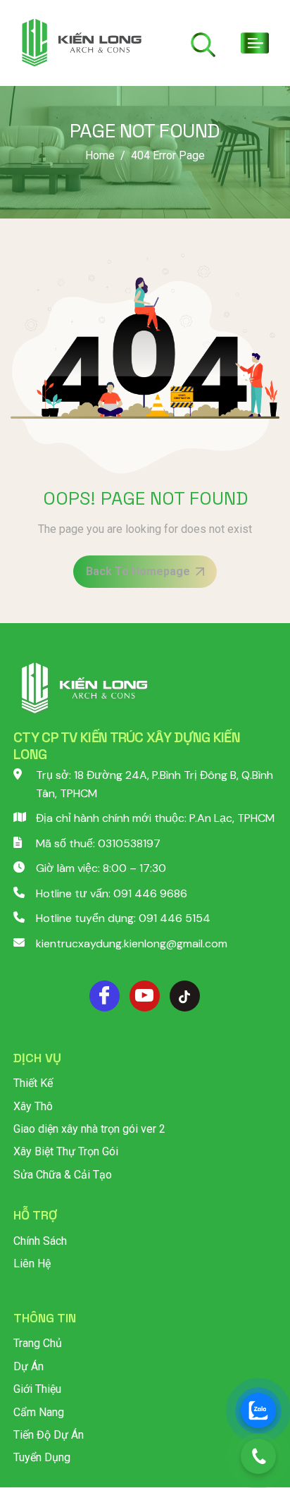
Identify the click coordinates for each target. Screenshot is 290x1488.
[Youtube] (145, 996)
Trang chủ (37, 1343)
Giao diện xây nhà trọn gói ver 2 (89, 1129)
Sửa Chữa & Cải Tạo (62, 1174)
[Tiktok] (185, 996)
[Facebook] (104, 996)
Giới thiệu (37, 1389)
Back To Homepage (138, 571)
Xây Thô (33, 1106)
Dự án (28, 1366)
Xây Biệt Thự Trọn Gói (65, 1151)
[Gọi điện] (258, 1456)
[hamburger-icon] (248, 43)
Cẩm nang (38, 1412)
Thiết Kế (33, 1083)
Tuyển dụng (41, 1457)
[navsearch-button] (203, 44)
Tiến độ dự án (48, 1434)
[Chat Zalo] (258, 1410)
